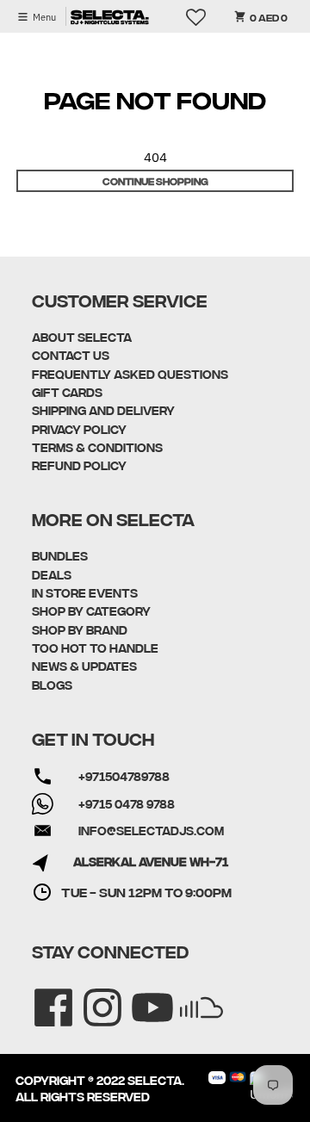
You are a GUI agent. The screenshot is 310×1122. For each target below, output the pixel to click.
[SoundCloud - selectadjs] (190, 996)
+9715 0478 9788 (126, 803)
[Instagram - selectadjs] (91, 996)
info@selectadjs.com (151, 830)
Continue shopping (155, 180)
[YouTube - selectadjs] (141, 996)
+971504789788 (124, 776)
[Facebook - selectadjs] (42, 996)
